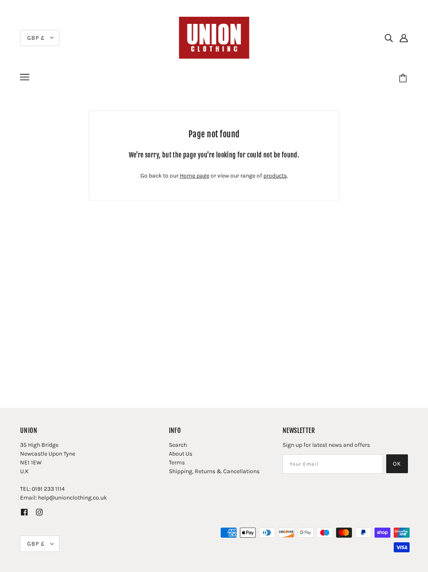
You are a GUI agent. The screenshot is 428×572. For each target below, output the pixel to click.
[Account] (403, 38)
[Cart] (404, 78)
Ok (397, 463)
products (275, 175)
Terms (177, 462)
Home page (194, 175)
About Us (180, 453)
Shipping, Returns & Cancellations (214, 471)
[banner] (214, 37)
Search (178, 444)
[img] (388, 38)
